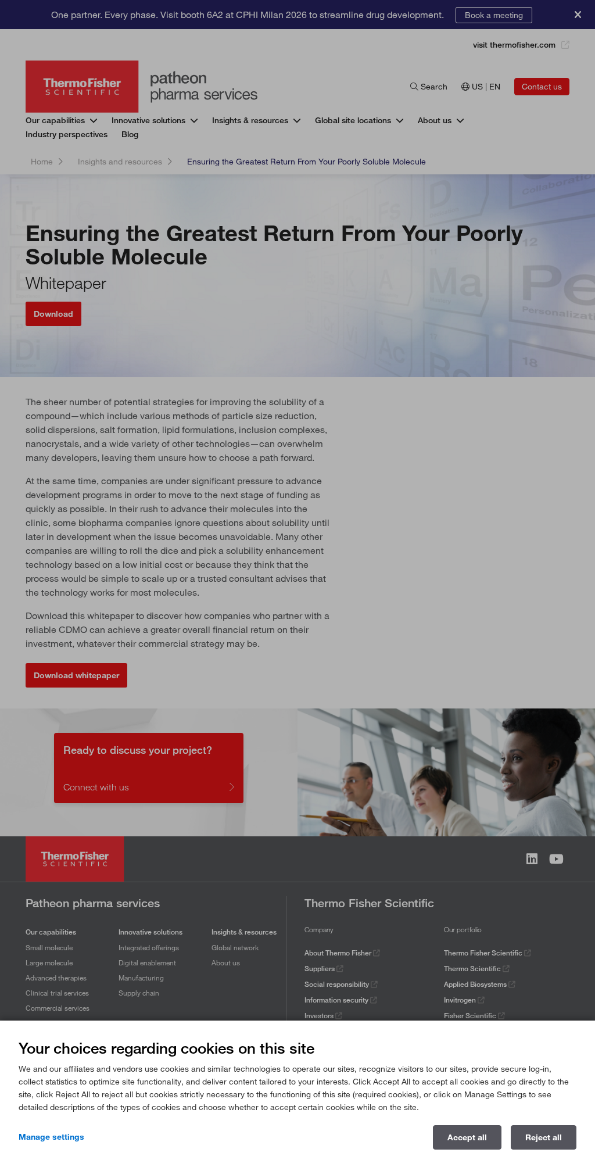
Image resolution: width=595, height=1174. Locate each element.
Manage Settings (51, 1137)
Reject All (543, 1137)
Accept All (467, 1137)
